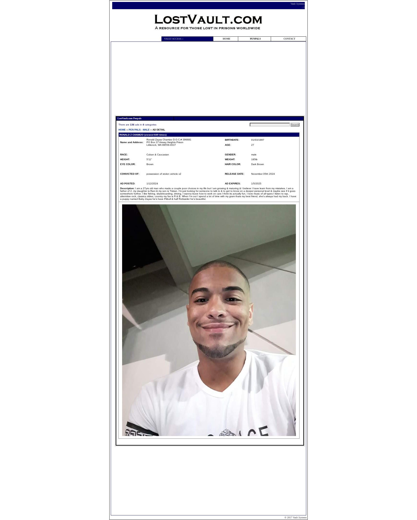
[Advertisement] (210, 79)
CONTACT (289, 38)
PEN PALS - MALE (139, 129)
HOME (226, 38)
